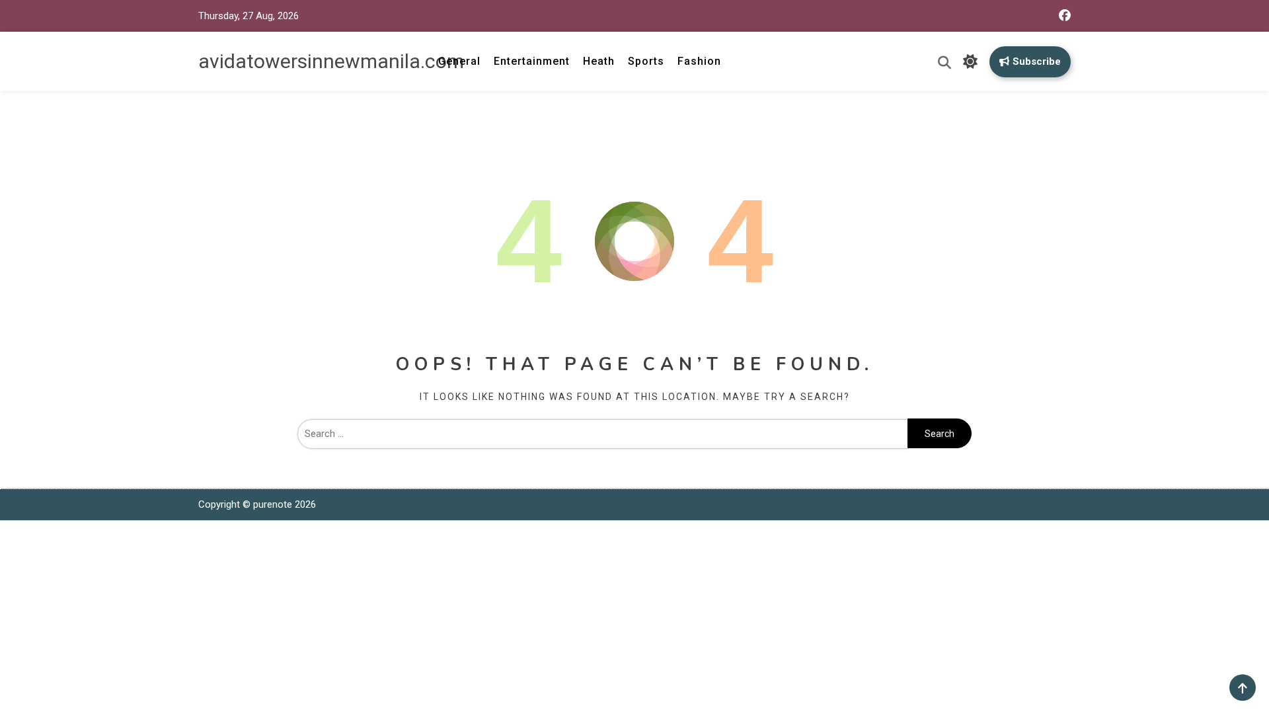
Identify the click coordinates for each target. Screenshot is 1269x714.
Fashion (699, 61)
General (459, 61)
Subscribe (1037, 61)
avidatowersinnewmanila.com (331, 61)
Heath (599, 61)
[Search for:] (602, 434)
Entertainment (532, 61)
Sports (646, 61)
